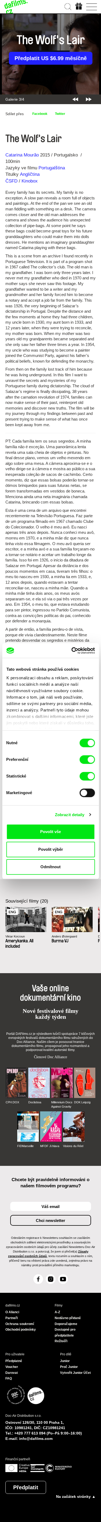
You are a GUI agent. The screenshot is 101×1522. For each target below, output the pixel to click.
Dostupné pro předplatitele (65, 1332)
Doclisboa (34, 1102)
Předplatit (25, 1487)
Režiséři (61, 1341)
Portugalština (52, 167)
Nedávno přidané (68, 1318)
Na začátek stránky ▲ (76, 1496)
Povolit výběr (50, 849)
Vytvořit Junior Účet (75, 1373)
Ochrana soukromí (19, 1324)
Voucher (11, 1367)
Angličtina (30, 174)
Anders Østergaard (64, 936)
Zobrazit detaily (70, 814)
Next (89, 99)
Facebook (39, 114)
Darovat (11, 1373)
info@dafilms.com (36, 1438)
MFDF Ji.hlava (49, 1146)
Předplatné (13, 1361)
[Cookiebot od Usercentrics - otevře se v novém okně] (72, 650)
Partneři (11, 1318)
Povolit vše (50, 831)
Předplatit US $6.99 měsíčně (51, 58)
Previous (75, 99)
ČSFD (12, 181)
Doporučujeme (66, 1324)
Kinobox (30, 181)
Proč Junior (69, 1367)
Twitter (60, 114)
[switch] (87, 759)
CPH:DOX (12, 1102)
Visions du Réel (73, 1146)
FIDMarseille (25, 1146)
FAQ (8, 1378)
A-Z (57, 1312)
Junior (65, 1361)
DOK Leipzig (82, 1102)
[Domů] (16, 6)
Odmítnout (50, 866)
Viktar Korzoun (15, 936)
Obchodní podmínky (20, 1329)
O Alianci (12, 1312)
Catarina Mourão (22, 155)
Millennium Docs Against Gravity (61, 1104)
